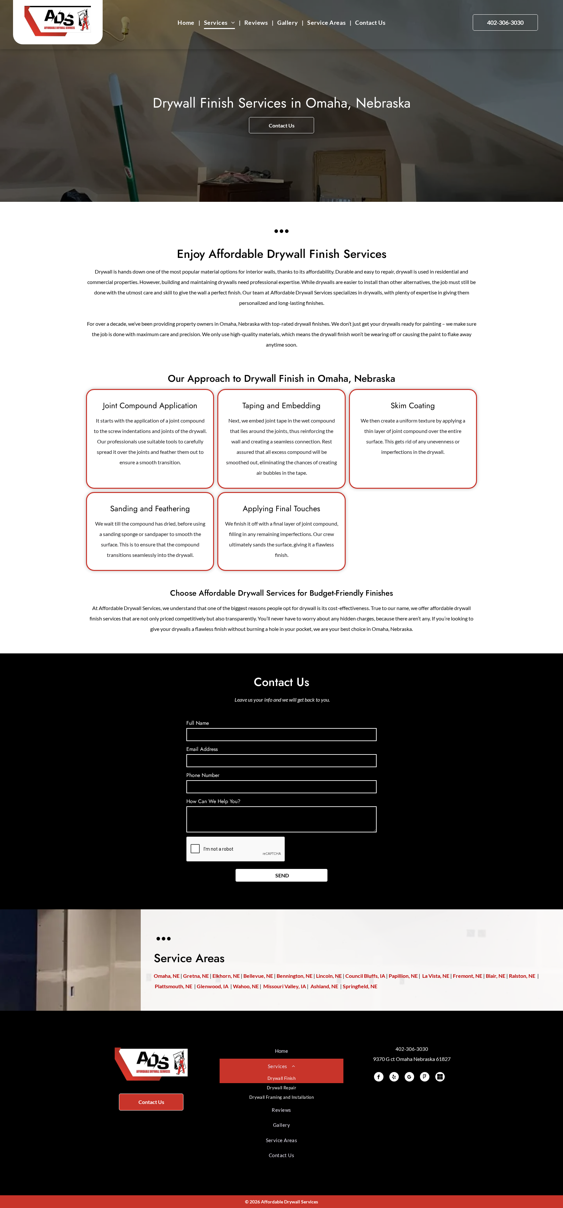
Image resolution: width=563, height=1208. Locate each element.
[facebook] (378, 1077)
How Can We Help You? (213, 801)
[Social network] (440, 1077)
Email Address (202, 749)
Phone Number (202, 775)
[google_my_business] (409, 1077)
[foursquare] (424, 1077)
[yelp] (394, 1077)
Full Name (197, 723)
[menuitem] (187, 22)
